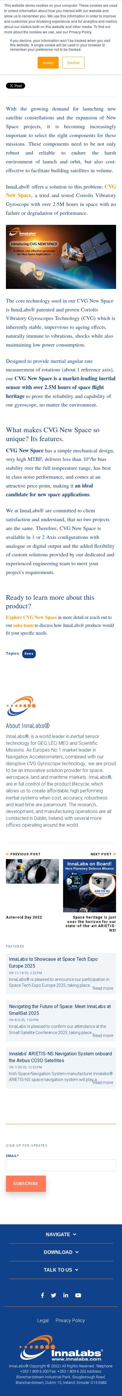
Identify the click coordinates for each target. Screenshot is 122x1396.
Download (58, 1252)
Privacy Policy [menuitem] (70, 1320)
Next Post (102, 854)
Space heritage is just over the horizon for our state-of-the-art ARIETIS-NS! (90, 923)
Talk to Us (58, 1270)
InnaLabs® (36, 725)
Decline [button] (73, 62)
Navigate (58, 1234)
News (29, 653)
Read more (103, 988)
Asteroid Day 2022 (24, 917)
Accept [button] (48, 62)
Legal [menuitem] (43, 1320)
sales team (23, 625)
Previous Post (25, 854)
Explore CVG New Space (31, 617)
